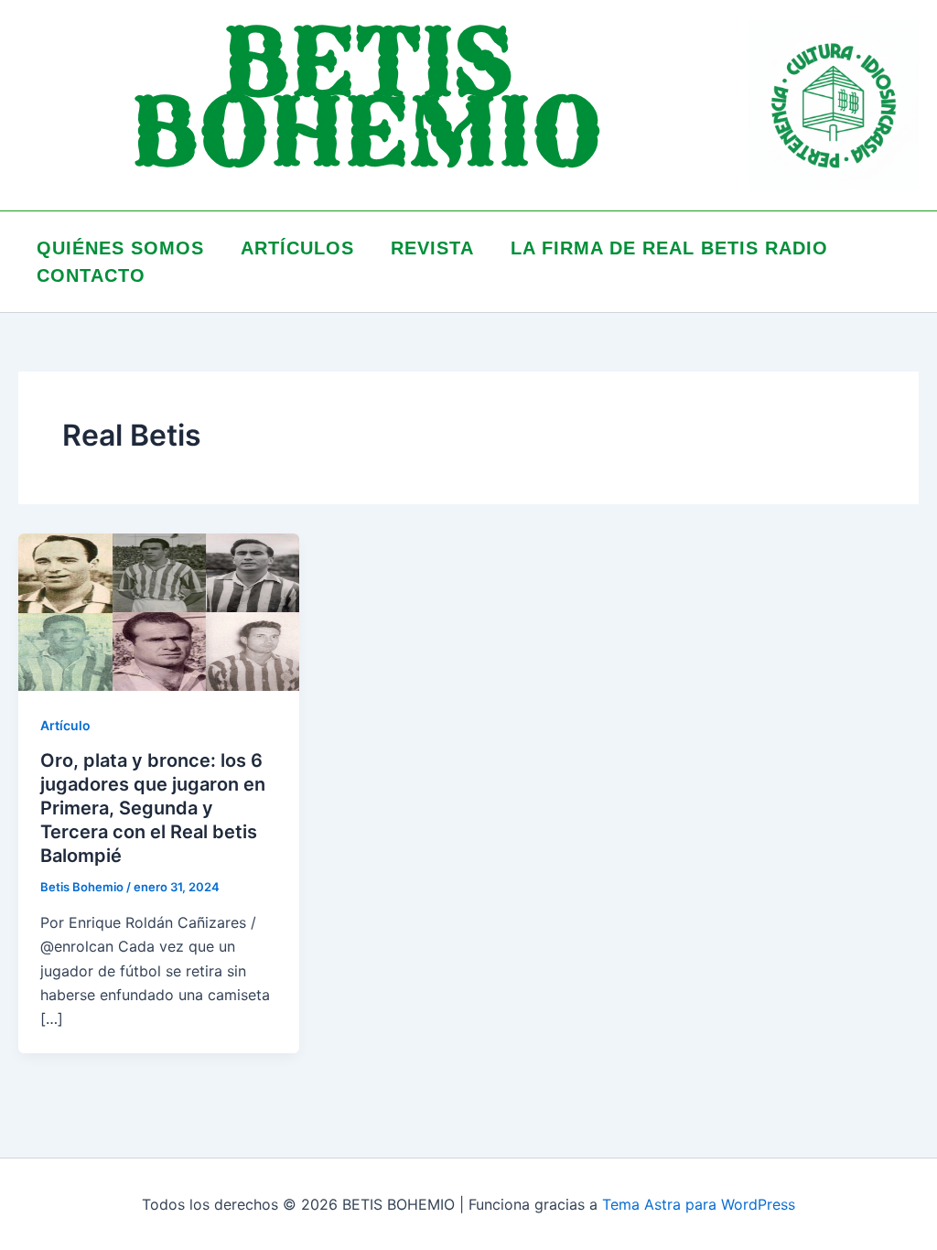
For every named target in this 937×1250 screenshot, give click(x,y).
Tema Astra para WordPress (698, 1204)
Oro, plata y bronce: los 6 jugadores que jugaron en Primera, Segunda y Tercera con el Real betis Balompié (152, 808)
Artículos (297, 248)
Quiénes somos (120, 248)
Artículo (65, 725)
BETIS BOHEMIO (367, 105)
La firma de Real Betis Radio (669, 248)
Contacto (91, 275)
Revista (432, 248)
